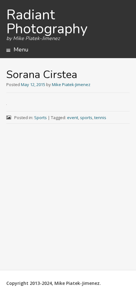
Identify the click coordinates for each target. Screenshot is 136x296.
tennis (100, 117)
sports (86, 117)
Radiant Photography (47, 21)
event (72, 117)
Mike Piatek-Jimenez (71, 84)
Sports (40, 117)
